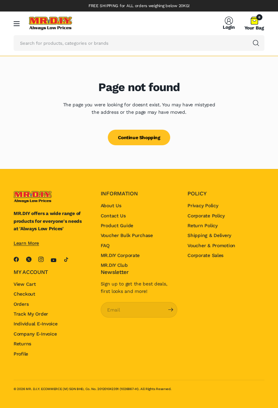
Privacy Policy (202, 205)
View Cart (25, 284)
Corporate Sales (205, 255)
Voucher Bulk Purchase (127, 235)
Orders (21, 304)
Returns (22, 343)
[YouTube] (56, 260)
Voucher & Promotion (211, 245)
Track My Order (31, 314)
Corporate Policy (206, 215)
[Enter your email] (170, 310)
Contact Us (113, 215)
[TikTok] (68, 259)
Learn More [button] (26, 243)
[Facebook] (19, 259)
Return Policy (202, 225)
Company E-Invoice (35, 334)
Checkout (24, 294)
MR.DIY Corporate (120, 255)
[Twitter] (31, 259)
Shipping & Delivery (209, 235)
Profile (21, 354)
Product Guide (117, 225)
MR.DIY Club (114, 265)
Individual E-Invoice (35, 323)
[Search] (255, 43)
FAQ (105, 245)
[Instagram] (43, 259)
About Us (111, 205)
